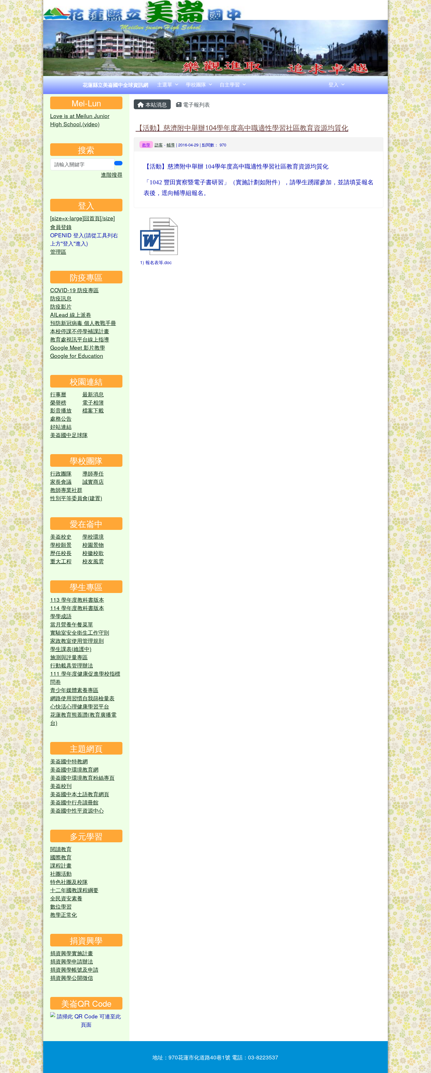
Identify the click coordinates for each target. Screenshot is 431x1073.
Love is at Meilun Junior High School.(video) (79, 120)
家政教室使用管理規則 (77, 640)
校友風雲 (93, 561)
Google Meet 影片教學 (77, 347)
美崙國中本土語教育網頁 (79, 794)
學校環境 (93, 536)
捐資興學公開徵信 (71, 977)
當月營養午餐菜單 (71, 624)
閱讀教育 (61, 849)
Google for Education (76, 355)
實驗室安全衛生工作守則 (79, 632)
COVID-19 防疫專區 (74, 290)
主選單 (164, 84)
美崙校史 (61, 536)
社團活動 (61, 873)
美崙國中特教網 (69, 761)
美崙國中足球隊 (69, 435)
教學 (146, 145)
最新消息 (93, 394)
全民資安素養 (66, 898)
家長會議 (61, 481)
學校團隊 (196, 84)
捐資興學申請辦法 (71, 961)
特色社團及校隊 (69, 882)
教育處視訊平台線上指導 (79, 339)
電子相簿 (93, 402)
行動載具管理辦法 (71, 665)
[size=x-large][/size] (82, 218)
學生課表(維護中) (71, 649)
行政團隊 (61, 473)
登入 (333, 84)
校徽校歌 (93, 553)
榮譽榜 (58, 402)
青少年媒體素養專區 (74, 690)
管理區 (58, 251)
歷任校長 (61, 553)
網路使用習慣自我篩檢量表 (82, 698)
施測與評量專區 (69, 657)
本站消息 (155, 104)
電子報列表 (195, 104)
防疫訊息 (61, 298)
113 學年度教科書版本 (77, 599)
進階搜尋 (111, 174)
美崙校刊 (61, 786)
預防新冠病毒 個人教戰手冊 (83, 323)
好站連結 (61, 426)
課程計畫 (61, 865)
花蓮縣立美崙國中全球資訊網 (115, 84)
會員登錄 (61, 227)
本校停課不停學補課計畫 (79, 331)
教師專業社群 (66, 490)
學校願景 (61, 544)
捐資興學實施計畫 (71, 953)
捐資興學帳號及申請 (74, 969)
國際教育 (61, 857)
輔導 (171, 145)
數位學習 (61, 906)
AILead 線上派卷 (70, 314)
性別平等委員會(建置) (76, 498)
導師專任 (93, 473)
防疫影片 (61, 306)
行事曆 (58, 394)
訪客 (159, 145)
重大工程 (61, 561)
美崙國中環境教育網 (74, 769)
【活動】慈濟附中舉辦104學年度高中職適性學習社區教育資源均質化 (242, 127)
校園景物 (93, 544)
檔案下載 (93, 410)
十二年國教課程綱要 (74, 890)
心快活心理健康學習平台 (79, 706)
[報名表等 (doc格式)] (159, 236)
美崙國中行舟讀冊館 (74, 802)
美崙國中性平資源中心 (77, 810)
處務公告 (61, 418)
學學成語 (61, 616)
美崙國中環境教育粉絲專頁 (82, 777)
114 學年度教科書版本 (77, 608)
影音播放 (61, 410)
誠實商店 (93, 481)
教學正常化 (63, 914)
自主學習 (230, 84)
